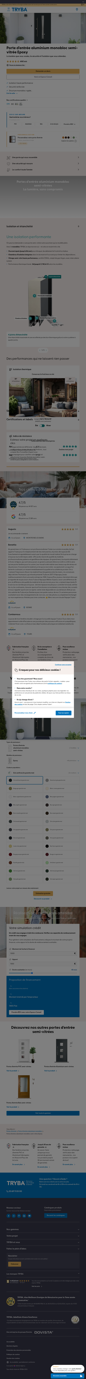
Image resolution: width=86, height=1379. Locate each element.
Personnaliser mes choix (24, 713)
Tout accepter (63, 713)
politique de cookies (55, 683)
